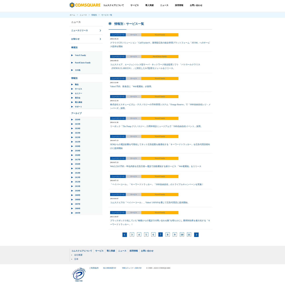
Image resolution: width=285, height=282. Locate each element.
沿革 (76, 259)
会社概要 (78, 255)
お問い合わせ (196, 5)
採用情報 (179, 5)
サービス (134, 5)
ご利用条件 (94, 268)
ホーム (72, 15)
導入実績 (149, 5)
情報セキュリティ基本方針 (132, 268)
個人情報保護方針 (109, 268)
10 (182, 234)
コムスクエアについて (113, 5)
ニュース (164, 5)
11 (189, 234)
